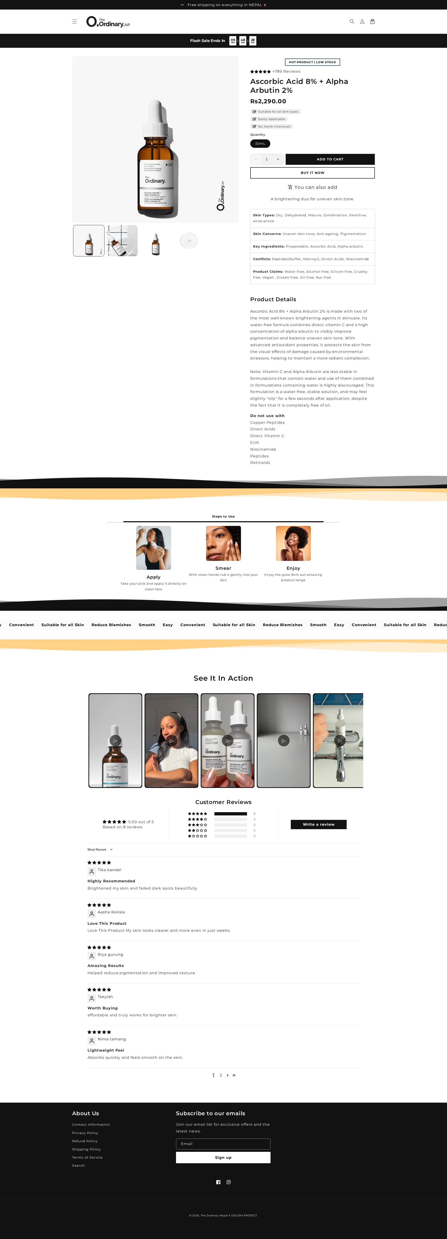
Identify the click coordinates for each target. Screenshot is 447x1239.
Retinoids (260, 462)
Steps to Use (223, 516)
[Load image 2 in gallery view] (122, 240)
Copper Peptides (267, 422)
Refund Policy (85, 1141)
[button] (74, 21)
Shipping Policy (86, 1149)
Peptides (259, 456)
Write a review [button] (319, 824)
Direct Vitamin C (267, 436)
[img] (99, 862)
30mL (260, 144)
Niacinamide (263, 449)
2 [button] (221, 1075)
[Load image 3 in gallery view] (155, 240)
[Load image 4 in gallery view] (188, 240)
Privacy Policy (85, 1133)
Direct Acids (262, 429)
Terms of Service (87, 1157)
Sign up (223, 1157)
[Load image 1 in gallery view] (88, 240)
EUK (254, 442)
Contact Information (91, 1124)
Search (78, 1165)
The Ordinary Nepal (214, 1215)
